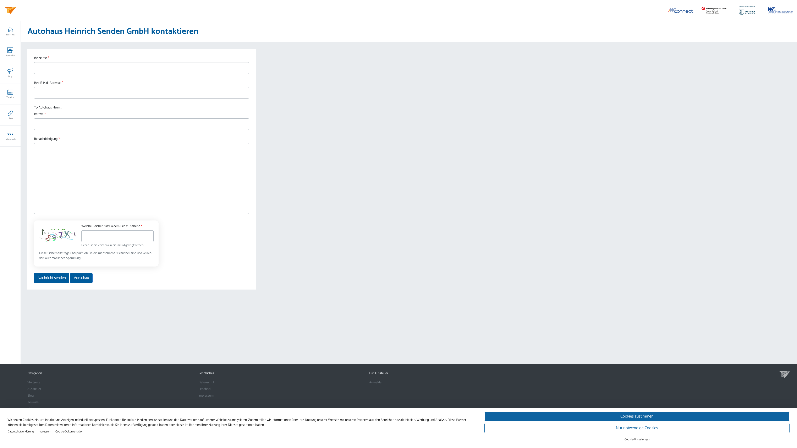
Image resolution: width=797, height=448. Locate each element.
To (36, 107)
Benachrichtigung (45, 138)
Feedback (204, 389)
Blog (10, 76)
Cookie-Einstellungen (637, 439)
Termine (10, 97)
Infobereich (10, 139)
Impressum (206, 395)
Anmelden (376, 382)
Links (10, 118)
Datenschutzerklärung (20, 431)
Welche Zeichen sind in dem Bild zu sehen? (110, 226)
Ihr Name (40, 58)
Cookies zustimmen (637, 416)
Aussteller (10, 55)
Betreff (38, 114)
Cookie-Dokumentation (69, 431)
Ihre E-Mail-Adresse (47, 82)
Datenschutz (207, 382)
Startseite (10, 35)
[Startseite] (10, 10)
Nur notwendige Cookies (637, 428)
